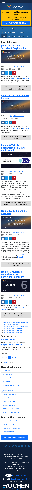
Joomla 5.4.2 (26, 79)
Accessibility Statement (10, 462)
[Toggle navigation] (3, 1)
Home (4, 29)
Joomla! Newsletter (9, 405)
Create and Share (8, 378)
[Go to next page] (12, 357)
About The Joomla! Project (11, 385)
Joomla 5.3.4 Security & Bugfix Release (16, 326)
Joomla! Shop (7, 398)
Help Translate (10, 468)
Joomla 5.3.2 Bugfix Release (13, 330)
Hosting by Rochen (16, 489)
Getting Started (8, 374)
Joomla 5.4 (20, 257)
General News (8, 339)
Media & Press (23, 36)
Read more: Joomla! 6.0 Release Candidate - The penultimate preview (16, 315)
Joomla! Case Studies (9, 394)
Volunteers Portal (8, 432)
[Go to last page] (16, 357)
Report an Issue (21, 468)
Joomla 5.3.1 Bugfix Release (13, 333)
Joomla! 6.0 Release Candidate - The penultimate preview (12, 274)
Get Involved (7, 381)
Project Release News (17, 66)
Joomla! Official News (17, 171)
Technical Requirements (11, 412)
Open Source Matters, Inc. (20, 479)
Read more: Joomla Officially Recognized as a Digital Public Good (16, 203)
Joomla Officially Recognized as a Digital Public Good (13, 148)
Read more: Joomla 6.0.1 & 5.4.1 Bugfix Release (16, 138)
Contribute (12, 36)
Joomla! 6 (21, 32)
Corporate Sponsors (9, 424)
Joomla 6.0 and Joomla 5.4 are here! (15, 212)
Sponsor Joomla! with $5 (16, 466)
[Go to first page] (3, 357)
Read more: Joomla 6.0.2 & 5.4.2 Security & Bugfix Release (16, 88)
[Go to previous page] (6, 357)
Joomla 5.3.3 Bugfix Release (13, 328)
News (4, 36)
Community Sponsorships (11, 428)
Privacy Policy (24, 462)
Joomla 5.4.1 (26, 128)
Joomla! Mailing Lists (9, 401)
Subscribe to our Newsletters (14, 437)
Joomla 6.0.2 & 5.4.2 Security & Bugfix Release (15, 47)
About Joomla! (13, 29)
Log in (16, 471)
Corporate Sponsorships (11, 421)
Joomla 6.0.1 (15, 128)
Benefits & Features (8, 32)
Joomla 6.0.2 (15, 79)
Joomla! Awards (8, 391)
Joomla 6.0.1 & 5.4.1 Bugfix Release (15, 96)
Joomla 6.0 (20, 255)
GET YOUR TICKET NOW (16, 23)
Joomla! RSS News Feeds (11, 409)
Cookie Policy (16, 464)
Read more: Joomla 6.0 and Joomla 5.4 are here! (16, 264)
